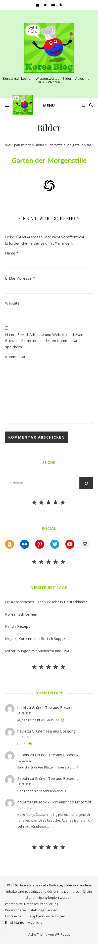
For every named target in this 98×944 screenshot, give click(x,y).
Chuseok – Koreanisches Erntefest (61, 801)
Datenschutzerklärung (41, 904)
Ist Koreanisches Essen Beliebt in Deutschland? (46, 601)
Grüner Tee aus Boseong (54, 707)
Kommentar (15, 356)
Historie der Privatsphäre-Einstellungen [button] (35, 916)
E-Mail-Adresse (20, 278)
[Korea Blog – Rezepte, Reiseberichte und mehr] (49, 48)
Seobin (23, 754)
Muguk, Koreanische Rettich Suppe (35, 638)
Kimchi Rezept (17, 626)
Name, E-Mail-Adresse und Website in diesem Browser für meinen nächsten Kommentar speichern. (44, 340)
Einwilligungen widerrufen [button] (24, 922)
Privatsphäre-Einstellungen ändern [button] (32, 910)
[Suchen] (86, 483)
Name (11, 252)
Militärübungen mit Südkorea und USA (37, 650)
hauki (21, 707)
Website (12, 303)
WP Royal (62, 934)
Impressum (13, 904)
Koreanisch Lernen (21, 614)
